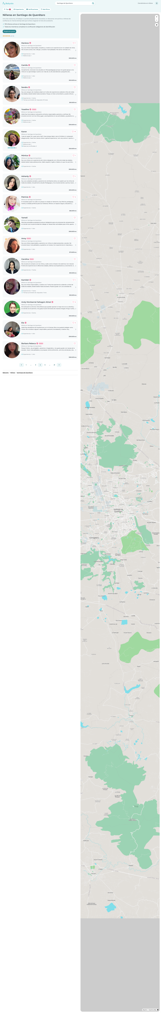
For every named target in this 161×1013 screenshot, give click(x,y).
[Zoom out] (156, 20)
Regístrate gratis (9, 31)
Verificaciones (33, 9)
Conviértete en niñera (145, 3)
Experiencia (19, 9)
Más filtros (46, 9)
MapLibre (145, 1010)
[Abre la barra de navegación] (156, 3)
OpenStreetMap (152, 1010)
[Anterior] (21, 365)
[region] (120, 513)
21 (54, 365)
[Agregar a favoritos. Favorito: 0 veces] (74, 65)
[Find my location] (156, 24)
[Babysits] (8, 3)
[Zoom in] (156, 16)
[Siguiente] (59, 365)
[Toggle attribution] (158, 1010)
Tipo (7, 9)
